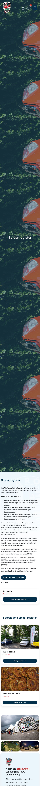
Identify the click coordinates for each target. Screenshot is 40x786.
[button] (23, 7)
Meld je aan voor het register (13, 577)
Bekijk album (18, 661)
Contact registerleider (19, 599)
